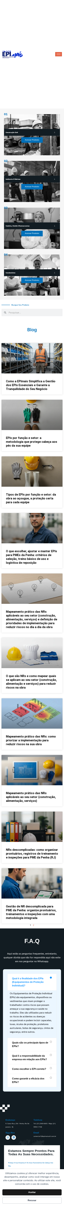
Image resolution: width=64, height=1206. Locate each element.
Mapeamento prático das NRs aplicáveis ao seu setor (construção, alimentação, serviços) (31, 797)
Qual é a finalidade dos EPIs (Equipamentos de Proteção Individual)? (28, 982)
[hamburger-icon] (58, 54)
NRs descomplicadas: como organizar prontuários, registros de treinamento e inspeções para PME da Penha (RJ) (32, 853)
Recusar (32, 1200)
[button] (32, 982)
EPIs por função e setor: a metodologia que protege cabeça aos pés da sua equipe (31, 441)
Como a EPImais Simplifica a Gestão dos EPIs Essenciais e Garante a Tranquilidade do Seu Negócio (30, 385)
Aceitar (32, 1192)
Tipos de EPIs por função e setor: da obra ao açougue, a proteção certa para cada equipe (31, 498)
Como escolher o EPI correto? (29, 1069)
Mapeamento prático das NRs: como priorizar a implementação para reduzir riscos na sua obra (31, 740)
